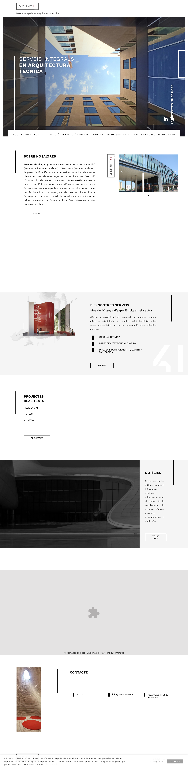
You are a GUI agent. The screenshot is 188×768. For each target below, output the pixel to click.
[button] (121, 171)
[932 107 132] (73, 694)
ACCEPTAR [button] (175, 761)
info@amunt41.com (122, 694)
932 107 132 (83, 694)
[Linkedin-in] (166, 119)
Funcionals (91, 652)
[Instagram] (172, 119)
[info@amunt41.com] (109, 694)
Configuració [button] (156, 761)
